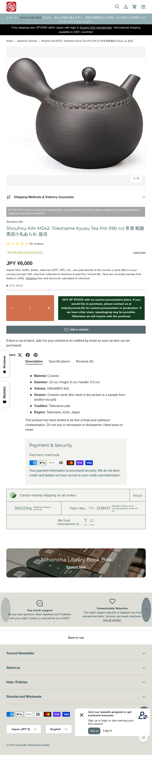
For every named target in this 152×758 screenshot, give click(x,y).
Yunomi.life (21, 745)
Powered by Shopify (38, 745)
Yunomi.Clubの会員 (30, 17)
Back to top (76, 637)
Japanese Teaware (27, 41)
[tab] (34, 361)
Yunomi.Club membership (96, 27)
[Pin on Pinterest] (36, 355)
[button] (134, 6)
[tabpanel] (76, 400)
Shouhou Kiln (14, 221)
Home (9, 41)
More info (137, 495)
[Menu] (143, 6)
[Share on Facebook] (28, 355)
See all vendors (112, 620)
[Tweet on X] (20, 355)
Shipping (31, 278)
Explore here (76, 567)
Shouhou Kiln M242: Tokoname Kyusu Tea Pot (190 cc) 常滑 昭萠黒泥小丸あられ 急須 (87, 41)
